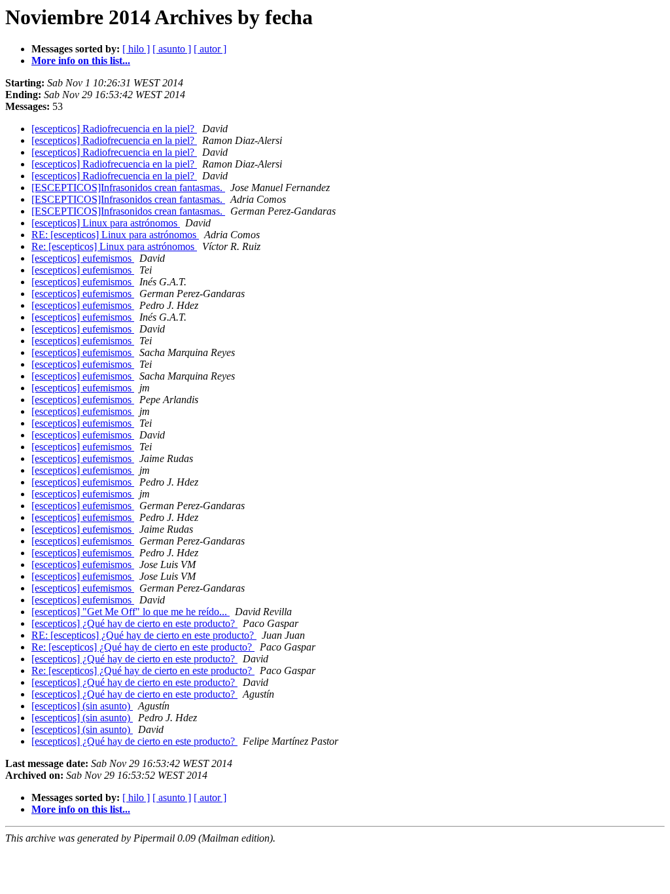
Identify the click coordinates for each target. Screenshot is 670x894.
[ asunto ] (171, 48)
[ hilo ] (136, 48)
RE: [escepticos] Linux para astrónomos (115, 234)
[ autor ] (210, 48)
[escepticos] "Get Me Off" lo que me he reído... (130, 611)
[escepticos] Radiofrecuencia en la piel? (114, 128)
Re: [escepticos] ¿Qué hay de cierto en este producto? (143, 647)
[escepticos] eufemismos (82, 258)
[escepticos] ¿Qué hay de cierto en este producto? (134, 623)
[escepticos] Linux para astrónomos (105, 222)
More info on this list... (80, 60)
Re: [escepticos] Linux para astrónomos (114, 246)
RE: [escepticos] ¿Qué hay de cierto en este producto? (143, 635)
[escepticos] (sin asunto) (82, 705)
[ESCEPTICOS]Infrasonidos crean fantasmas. (128, 187)
